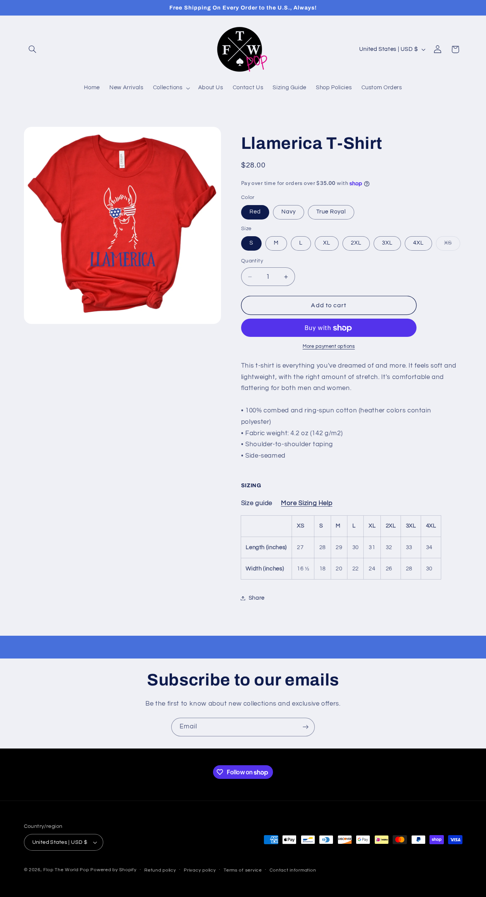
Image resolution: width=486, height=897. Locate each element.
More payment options (329, 346)
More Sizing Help (306, 503)
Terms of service (243, 870)
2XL (356, 243)
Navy (288, 212)
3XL (387, 243)
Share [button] (257, 598)
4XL (418, 243)
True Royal (331, 212)
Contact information (293, 870)
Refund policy (160, 870)
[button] (32, 49)
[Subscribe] (305, 727)
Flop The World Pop (66, 870)
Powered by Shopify (113, 870)
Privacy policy (200, 870)
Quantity (252, 261)
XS (452, 245)
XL (326, 243)
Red (255, 212)
